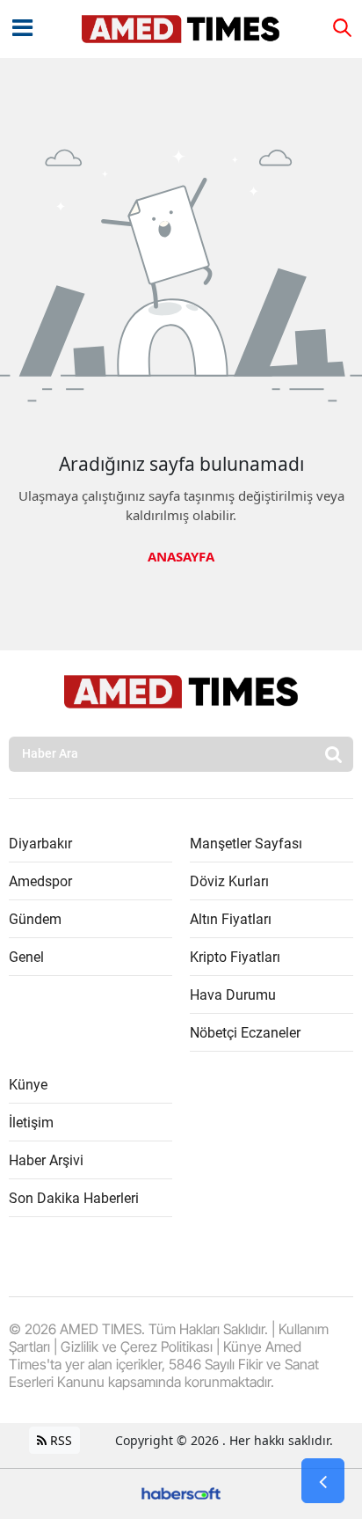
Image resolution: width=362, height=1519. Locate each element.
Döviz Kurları (229, 881)
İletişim (31, 1122)
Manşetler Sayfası (246, 843)
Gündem (35, 919)
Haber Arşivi (46, 1160)
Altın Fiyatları (231, 919)
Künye (28, 1084)
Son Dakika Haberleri (74, 1198)
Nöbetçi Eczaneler (245, 1032)
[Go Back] (322, 1481)
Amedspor (40, 881)
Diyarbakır (40, 843)
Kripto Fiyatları (235, 957)
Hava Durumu (233, 995)
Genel (26, 957)
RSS (59, 1440)
